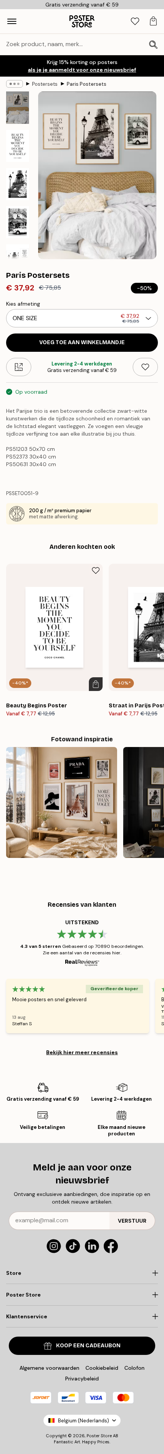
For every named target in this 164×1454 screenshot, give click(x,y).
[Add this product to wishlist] (145, 367)
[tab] (135, 22)
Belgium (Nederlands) (83, 1420)
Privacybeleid (82, 1378)
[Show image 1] (17, 107)
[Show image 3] (17, 184)
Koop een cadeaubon (88, 1345)
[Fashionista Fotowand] (61, 802)
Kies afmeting (23, 303)
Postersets (45, 84)
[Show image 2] (17, 146)
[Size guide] (18, 367)
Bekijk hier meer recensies (82, 1052)
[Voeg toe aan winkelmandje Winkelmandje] (96, 684)
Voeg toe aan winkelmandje (82, 342)
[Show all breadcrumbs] (14, 84)
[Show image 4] (17, 222)
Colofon (134, 1367)
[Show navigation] (12, 21)
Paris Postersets (86, 84)
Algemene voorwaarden (49, 1367)
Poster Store (99, 1435)
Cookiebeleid (101, 1367)
